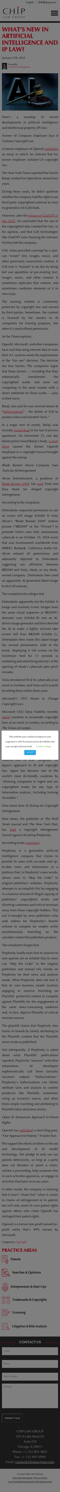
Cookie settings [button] (43, 746)
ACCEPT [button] (30, 752)
